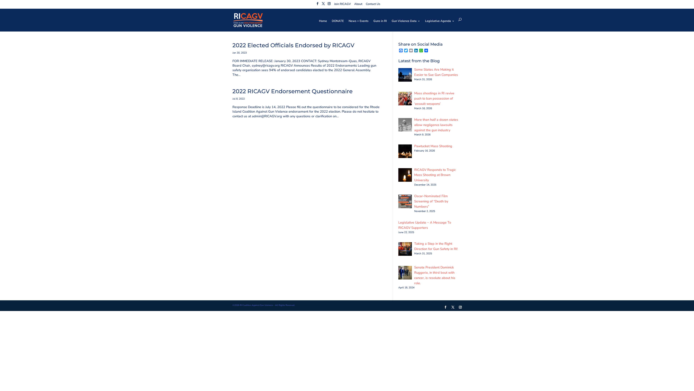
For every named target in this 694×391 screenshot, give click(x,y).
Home (323, 21)
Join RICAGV (342, 4)
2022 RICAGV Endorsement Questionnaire (292, 91)
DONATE (338, 21)
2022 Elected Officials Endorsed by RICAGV (293, 45)
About (358, 4)
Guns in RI (380, 21)
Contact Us (373, 4)
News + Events (359, 21)
